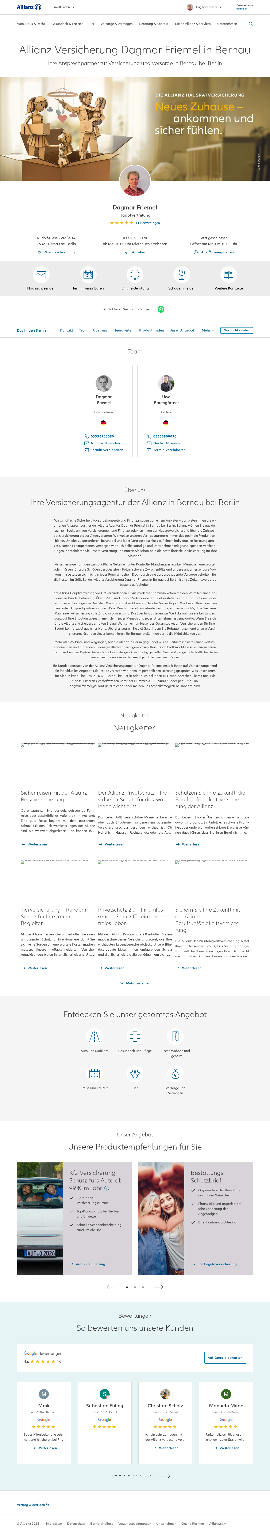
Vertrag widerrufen (31, 1505)
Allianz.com (217, 1524)
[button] (135, 181)
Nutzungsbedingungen (134, 1524)
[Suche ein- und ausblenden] (250, 24)
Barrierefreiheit (101, 1524)
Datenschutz (76, 1524)
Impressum (54, 1524)
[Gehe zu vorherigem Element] (103, 1475)
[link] (135, 278)
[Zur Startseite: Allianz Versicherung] (29, 7)
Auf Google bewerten (225, 1358)
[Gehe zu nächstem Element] (166, 1475)
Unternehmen (166, 1524)
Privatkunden (61, 7)
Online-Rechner (192, 1524)
